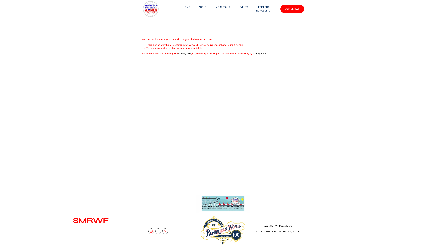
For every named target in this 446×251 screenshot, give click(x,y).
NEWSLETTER (263, 10)
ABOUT (202, 7)
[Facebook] (158, 231)
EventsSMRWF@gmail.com (278, 226)
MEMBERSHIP (222, 7)
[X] (165, 231)
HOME (186, 7)
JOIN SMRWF (292, 9)
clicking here (184, 53)
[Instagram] (151, 231)
